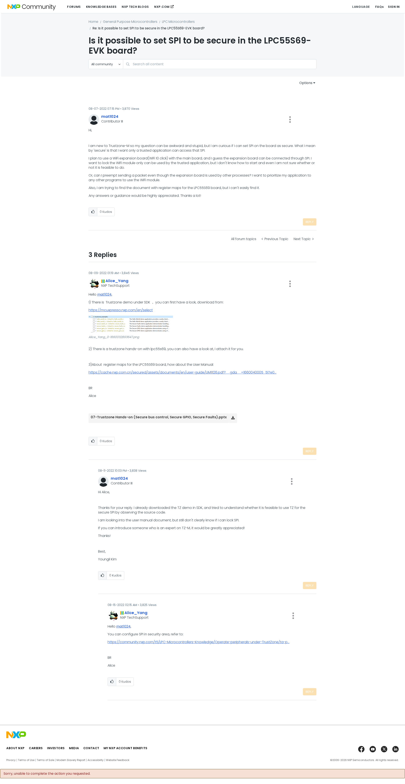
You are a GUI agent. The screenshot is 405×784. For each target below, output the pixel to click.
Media (74, 748)
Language (361, 7)
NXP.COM (162, 7)
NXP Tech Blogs (135, 7)
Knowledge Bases (101, 7)
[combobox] (219, 64)
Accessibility (96, 760)
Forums (74, 7)
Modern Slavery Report (71, 760)
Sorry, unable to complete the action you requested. (47, 773)
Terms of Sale (45, 760)
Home (93, 21)
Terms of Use (26, 760)
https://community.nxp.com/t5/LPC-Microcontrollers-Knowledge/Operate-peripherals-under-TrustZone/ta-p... (198, 642)
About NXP (15, 748)
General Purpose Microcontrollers (130, 21)
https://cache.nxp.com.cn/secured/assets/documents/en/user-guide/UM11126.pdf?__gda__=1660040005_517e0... (182, 372)
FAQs (379, 7)
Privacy (11, 760)
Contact (91, 748)
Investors (56, 748)
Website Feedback (117, 760)
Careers (36, 748)
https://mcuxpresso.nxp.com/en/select (121, 310)
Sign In (394, 7)
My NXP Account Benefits (125, 748)
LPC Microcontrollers (178, 21)
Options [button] (305, 82)
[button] (290, 119)
